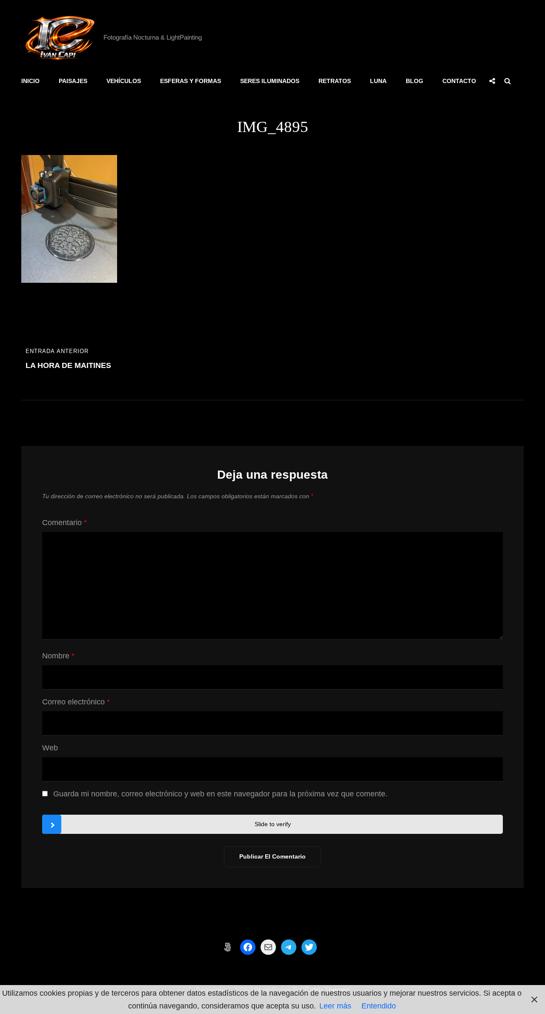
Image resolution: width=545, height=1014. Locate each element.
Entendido (378, 1006)
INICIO (30, 81)
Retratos (334, 81)
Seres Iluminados (269, 81)
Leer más (335, 1006)
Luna (378, 81)
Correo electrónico (76, 702)
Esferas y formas (190, 81)
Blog (414, 81)
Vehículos (123, 81)
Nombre (58, 656)
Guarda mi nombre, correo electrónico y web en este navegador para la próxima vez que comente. (220, 794)
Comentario (64, 522)
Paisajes (73, 81)
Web (50, 748)
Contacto (459, 81)
